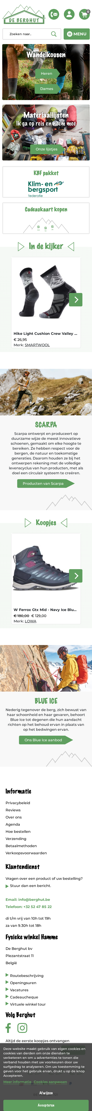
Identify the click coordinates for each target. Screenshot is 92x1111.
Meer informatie (17, 1082)
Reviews (13, 810)
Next (75, 299)
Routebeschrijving (27, 976)
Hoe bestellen (18, 831)
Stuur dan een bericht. (30, 886)
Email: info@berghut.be (28, 899)
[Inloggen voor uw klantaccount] (69, 14)
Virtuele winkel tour (28, 1004)
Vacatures (19, 990)
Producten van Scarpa (43, 483)
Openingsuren (23, 983)
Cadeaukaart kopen (46, 210)
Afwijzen (46, 1093)
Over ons (14, 817)
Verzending (16, 839)
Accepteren (46, 1105)
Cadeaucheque (24, 997)
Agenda (13, 824)
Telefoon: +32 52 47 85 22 (29, 907)
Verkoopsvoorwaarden (26, 853)
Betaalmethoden (21, 846)
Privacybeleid (18, 803)
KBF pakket (46, 173)
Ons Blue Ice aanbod (43, 740)
